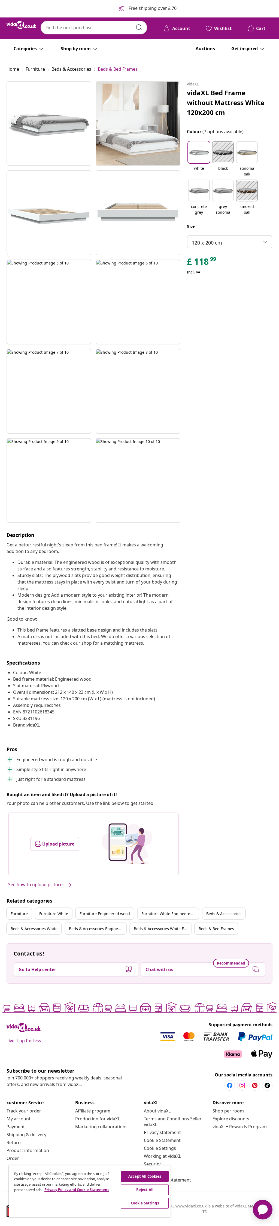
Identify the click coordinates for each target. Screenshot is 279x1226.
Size (191, 227)
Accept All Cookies (144, 1176)
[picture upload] (127, 844)
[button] (199, 159)
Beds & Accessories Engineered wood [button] (97, 928)
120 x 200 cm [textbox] (207, 242)
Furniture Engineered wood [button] (105, 913)
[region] (90, 1191)
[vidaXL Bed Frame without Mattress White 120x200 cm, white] (49, 123)
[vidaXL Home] (21, 25)
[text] (202, 263)
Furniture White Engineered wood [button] (170, 913)
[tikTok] (267, 1085)
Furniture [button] (19, 913)
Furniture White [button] (53, 913)
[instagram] (242, 1085)
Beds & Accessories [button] (223, 913)
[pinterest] (254, 1085)
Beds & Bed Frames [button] (216, 928)
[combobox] (94, 27)
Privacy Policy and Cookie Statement (76, 1189)
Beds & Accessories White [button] (34, 928)
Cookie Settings (160, 1148)
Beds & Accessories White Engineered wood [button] (162, 928)
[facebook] (229, 1085)
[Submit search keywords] (139, 27)
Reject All (144, 1189)
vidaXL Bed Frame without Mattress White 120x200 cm (225, 102)
